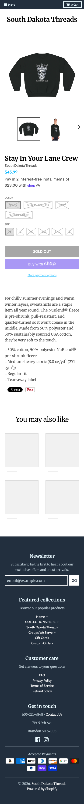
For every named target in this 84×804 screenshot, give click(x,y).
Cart (74, 4)
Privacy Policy (42, 680)
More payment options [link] (42, 275)
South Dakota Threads (42, 19)
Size (7, 224)
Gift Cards (42, 638)
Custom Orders (42, 643)
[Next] (79, 127)
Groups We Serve (40, 632)
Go (74, 580)
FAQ (42, 675)
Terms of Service (42, 686)
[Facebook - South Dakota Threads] (38, 739)
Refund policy (42, 691)
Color (9, 197)
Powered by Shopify (42, 789)
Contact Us (54, 714)
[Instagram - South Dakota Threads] (46, 739)
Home (40, 617)
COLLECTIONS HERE (40, 622)
